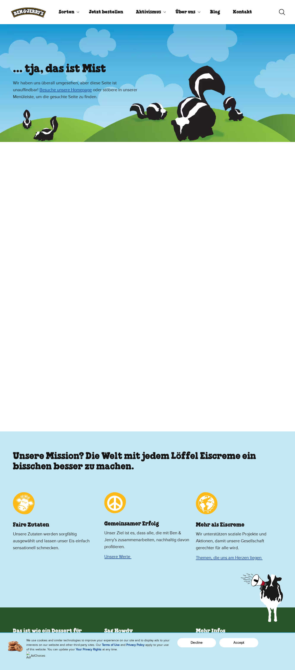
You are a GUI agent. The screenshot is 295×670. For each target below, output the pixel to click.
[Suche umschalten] (282, 12)
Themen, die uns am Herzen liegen (229, 557)
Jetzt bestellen (106, 12)
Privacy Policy (135, 645)
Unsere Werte (117, 556)
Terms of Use (111, 645)
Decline (197, 642)
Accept (238, 642)
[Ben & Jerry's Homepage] (28, 12)
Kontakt (242, 12)
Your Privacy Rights (89, 649)
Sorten (66, 12)
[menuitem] (67, 12)
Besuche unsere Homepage (66, 90)
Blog (215, 12)
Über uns (185, 12)
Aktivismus (148, 12)
